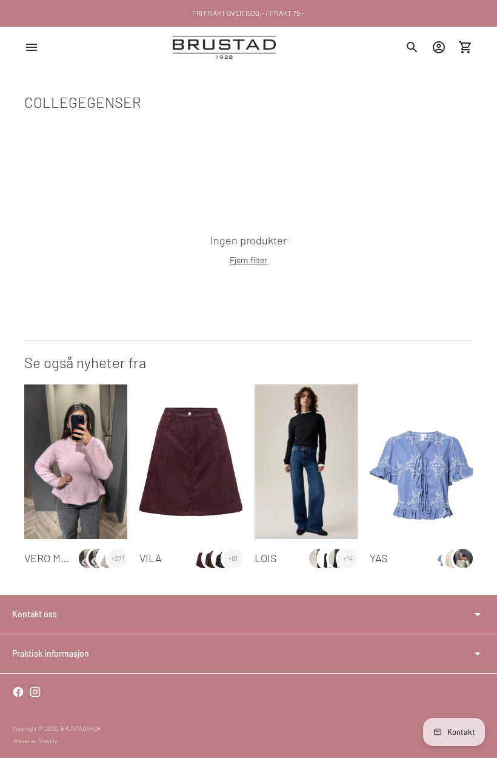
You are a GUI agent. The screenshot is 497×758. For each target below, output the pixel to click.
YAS (378, 558)
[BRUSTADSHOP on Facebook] (18, 692)
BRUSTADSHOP (81, 728)
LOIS (265, 558)
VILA (150, 558)
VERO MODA (52, 558)
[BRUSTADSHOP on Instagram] (35, 692)
